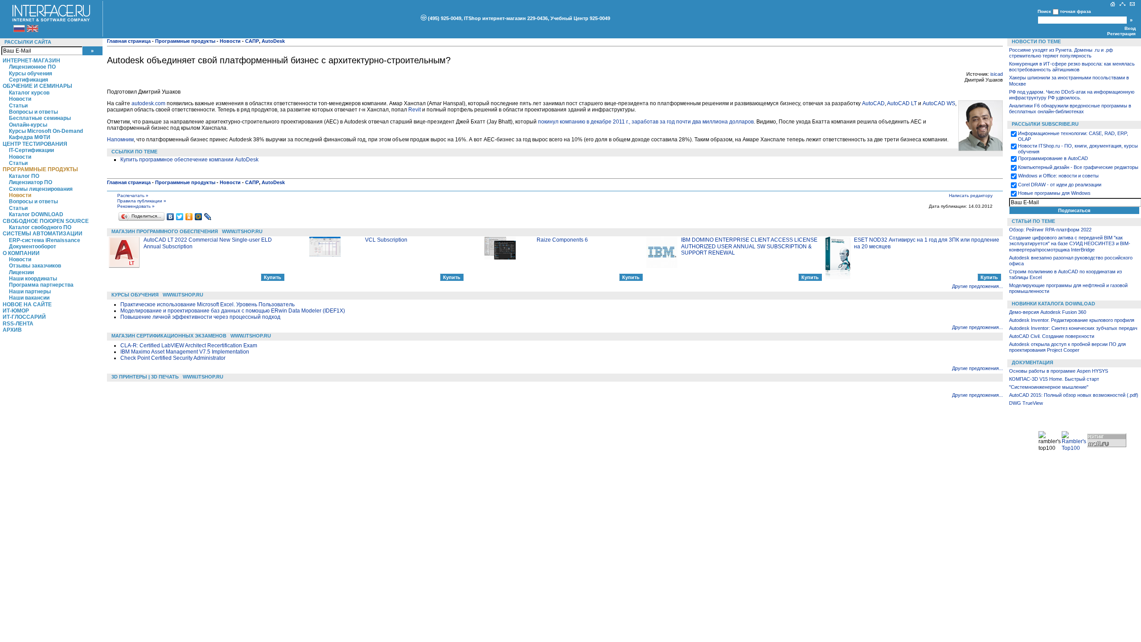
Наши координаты (33, 279)
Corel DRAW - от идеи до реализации (1059, 184)
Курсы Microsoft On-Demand (46, 131)
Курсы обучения (30, 73)
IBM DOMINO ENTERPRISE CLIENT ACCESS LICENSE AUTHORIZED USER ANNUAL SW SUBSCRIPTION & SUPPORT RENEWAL (749, 246)
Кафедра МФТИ (29, 137)
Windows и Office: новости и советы (1058, 175)
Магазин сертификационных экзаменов (168, 335)
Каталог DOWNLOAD (36, 214)
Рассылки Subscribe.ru (1045, 124)
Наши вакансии (29, 298)
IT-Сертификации (31, 150)
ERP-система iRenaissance (44, 240)
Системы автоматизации (42, 233)
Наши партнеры (30, 291)
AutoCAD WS (939, 103)
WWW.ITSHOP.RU (242, 231)
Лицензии (21, 272)
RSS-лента (18, 324)
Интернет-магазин (31, 61)
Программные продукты (40, 169)
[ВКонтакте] (170, 216)
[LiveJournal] (208, 216)
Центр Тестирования (35, 144)
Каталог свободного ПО (40, 227)
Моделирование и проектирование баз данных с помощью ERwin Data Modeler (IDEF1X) (232, 311)
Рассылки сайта (27, 42)
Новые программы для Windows (1054, 193)
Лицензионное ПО (32, 67)
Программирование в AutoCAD (1053, 158)
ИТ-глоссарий (24, 317)
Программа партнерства (41, 285)
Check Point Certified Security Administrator (173, 358)
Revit (414, 110)
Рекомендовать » (136, 206)
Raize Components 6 (562, 240)
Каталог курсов (29, 93)
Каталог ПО (24, 176)
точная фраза (1075, 11)
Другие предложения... (977, 286)
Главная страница (129, 41)
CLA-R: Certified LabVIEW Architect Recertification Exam (188, 345)
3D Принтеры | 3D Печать (145, 376)
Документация (1032, 362)
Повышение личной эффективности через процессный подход (200, 317)
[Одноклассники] (189, 216)
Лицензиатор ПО (30, 182)
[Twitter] (180, 216)
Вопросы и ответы (33, 112)
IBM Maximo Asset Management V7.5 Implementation (184, 352)
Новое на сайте (27, 304)
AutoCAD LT (902, 103)
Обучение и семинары (37, 86)
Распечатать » (132, 195)
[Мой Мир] (198, 216)
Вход (1130, 28)
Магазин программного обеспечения (164, 231)
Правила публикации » (141, 200)
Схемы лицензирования (41, 189)
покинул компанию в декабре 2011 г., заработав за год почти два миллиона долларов (646, 122)
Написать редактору (971, 195)
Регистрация (1121, 33)
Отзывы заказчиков (35, 266)
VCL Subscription (386, 240)
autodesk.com (148, 103)
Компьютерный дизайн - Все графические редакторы (1078, 167)
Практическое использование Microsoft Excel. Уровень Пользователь (207, 304)
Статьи (18, 106)
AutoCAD (873, 103)
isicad (996, 74)
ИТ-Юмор (16, 311)
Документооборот (32, 246)
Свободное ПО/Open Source (46, 221)
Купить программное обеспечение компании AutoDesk (189, 159)
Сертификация (28, 80)
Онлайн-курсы (28, 125)
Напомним (120, 139)
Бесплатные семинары (40, 118)
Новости (20, 99)
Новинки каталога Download (1053, 303)
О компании (21, 253)
